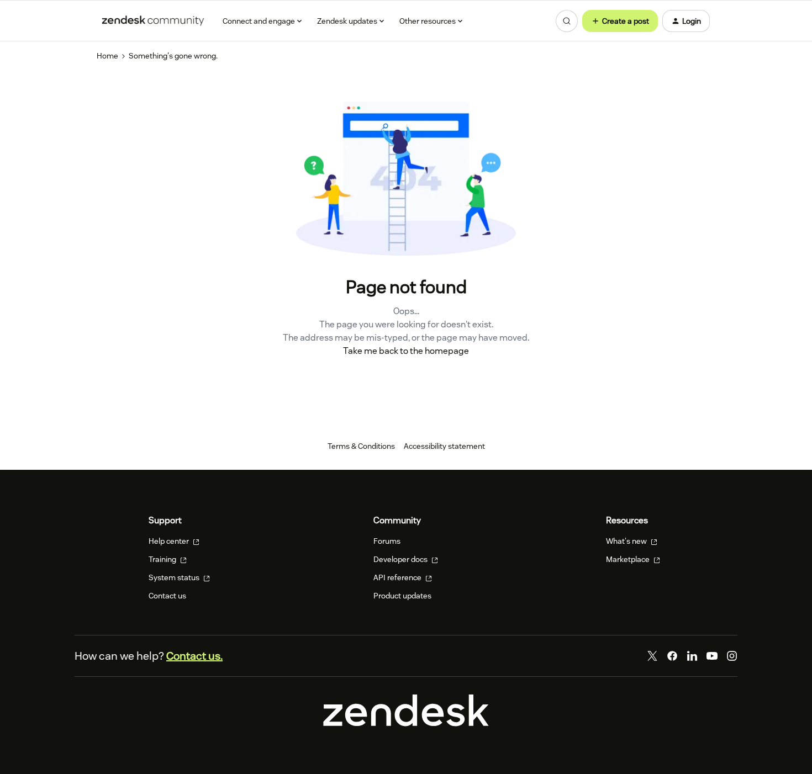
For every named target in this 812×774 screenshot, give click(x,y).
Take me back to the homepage (406, 351)
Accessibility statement (444, 446)
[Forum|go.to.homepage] (153, 21)
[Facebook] (672, 655)
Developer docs (401, 559)
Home (107, 56)
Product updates (402, 596)
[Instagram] (731, 655)
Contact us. (194, 656)
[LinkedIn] (692, 655)
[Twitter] (652, 655)
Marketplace (628, 559)
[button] (620, 21)
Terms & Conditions (361, 446)
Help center (170, 541)
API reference (398, 577)
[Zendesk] (406, 724)
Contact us (167, 596)
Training (163, 559)
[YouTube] (712, 655)
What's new (627, 541)
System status (175, 577)
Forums (386, 541)
